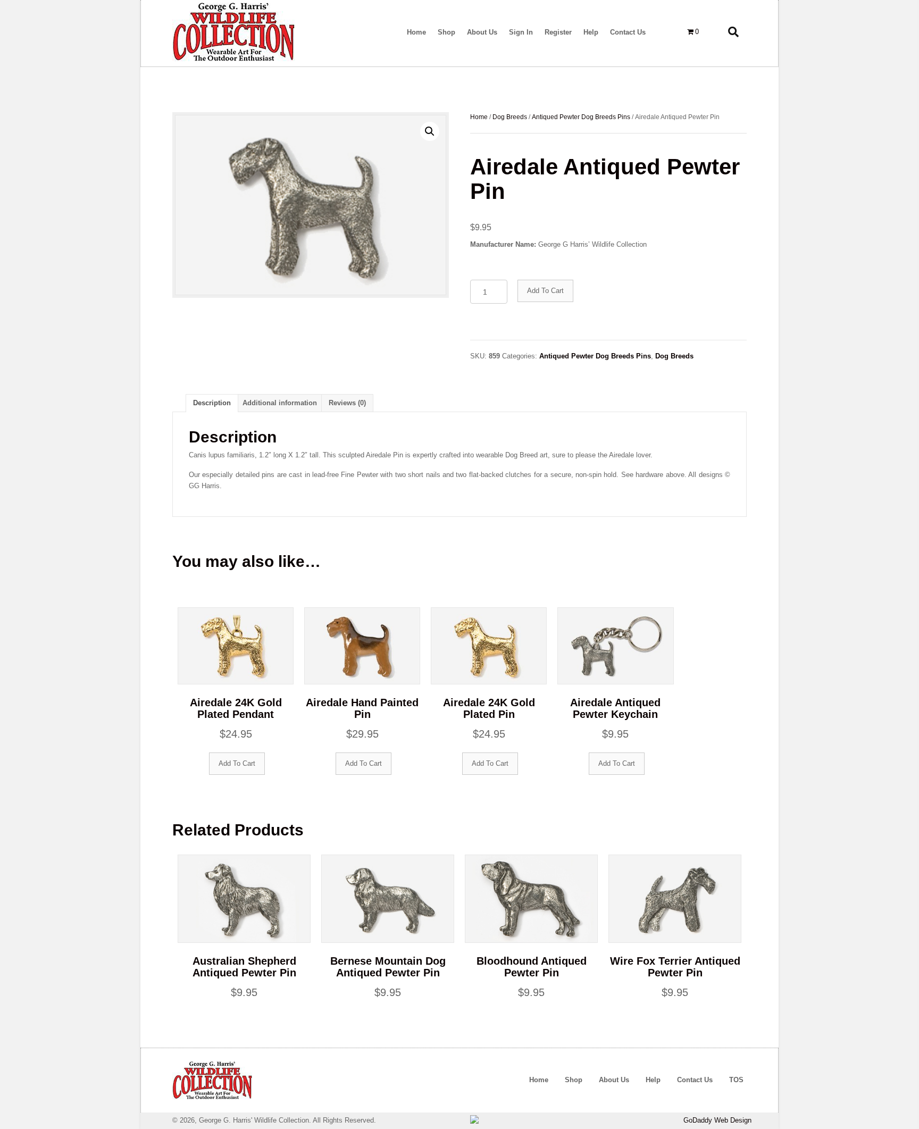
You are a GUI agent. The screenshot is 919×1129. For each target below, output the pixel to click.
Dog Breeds (509, 117)
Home (479, 117)
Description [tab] (212, 403)
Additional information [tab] (280, 403)
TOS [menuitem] (736, 1080)
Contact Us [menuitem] (695, 1080)
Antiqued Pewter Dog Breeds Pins (581, 117)
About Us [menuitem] (614, 1080)
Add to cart (545, 291)
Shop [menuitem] (573, 1080)
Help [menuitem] (653, 1080)
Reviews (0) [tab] (347, 403)
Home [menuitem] (538, 1080)
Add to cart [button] (237, 763)
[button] (429, 131)
